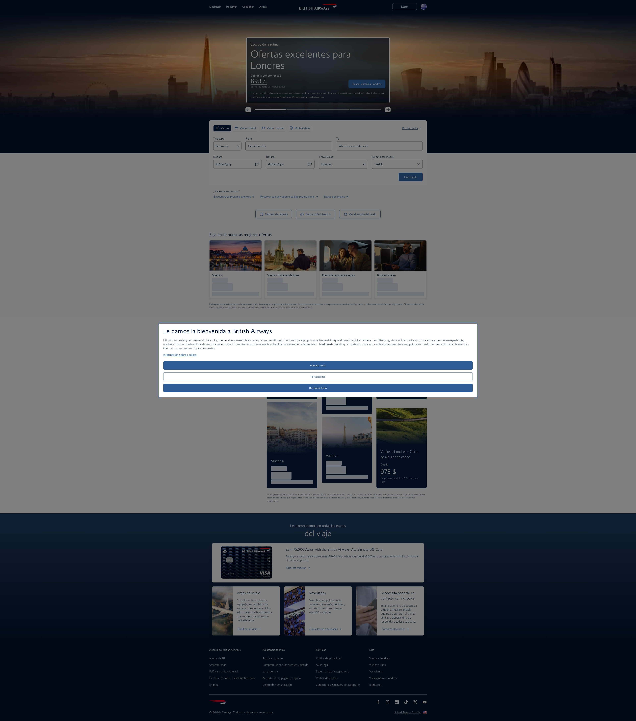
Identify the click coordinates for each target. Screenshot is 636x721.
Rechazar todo (318, 388)
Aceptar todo (318, 365)
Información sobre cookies (180, 355)
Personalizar (318, 376)
